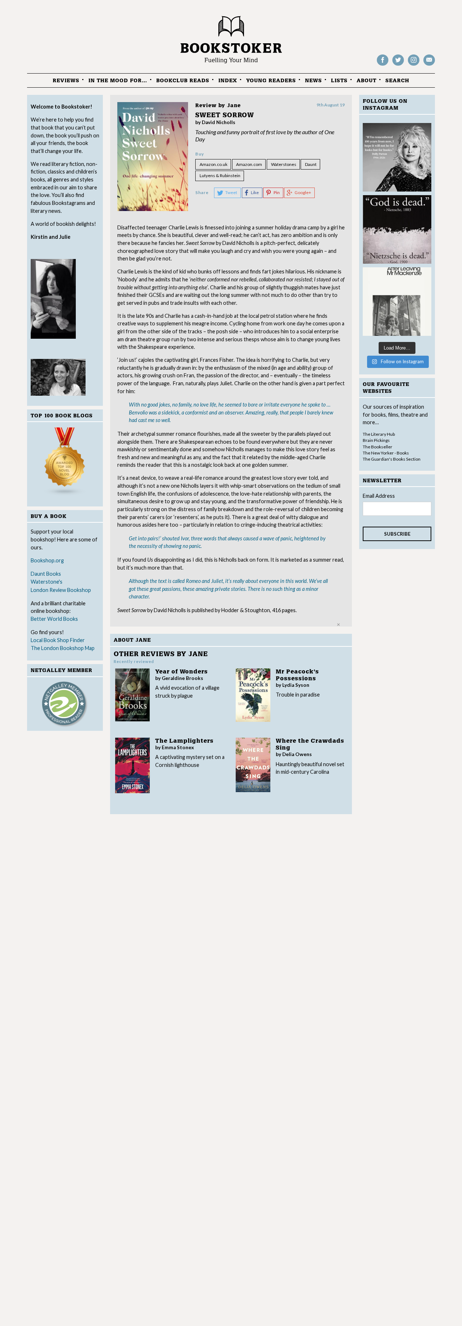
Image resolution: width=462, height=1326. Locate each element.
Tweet (231, 192)
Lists (339, 80)
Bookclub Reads (182, 80)
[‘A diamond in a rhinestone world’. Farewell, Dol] (397, 157)
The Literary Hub (379, 434)
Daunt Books (46, 574)
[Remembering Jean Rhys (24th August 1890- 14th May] (397, 301)
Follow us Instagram (413, 65)
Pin (277, 192)
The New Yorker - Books (386, 453)
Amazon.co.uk (213, 164)
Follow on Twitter (398, 65)
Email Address (379, 496)
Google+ (303, 192)
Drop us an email (429, 65)
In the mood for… (117, 80)
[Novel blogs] (65, 463)
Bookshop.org (47, 560)
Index (227, 80)
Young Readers (271, 80)
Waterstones (283, 164)
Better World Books (54, 619)
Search (397, 80)
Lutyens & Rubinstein (220, 175)
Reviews (66, 80)
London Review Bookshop (61, 590)
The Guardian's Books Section (391, 459)
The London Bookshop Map (63, 648)
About (366, 80)
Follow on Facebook (382, 65)
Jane (234, 105)
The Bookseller (377, 446)
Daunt (311, 164)
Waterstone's (46, 582)
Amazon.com (249, 164)
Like (255, 192)
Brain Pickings (376, 440)
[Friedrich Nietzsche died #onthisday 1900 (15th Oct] (397, 229)
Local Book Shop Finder (58, 640)
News (313, 80)
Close (338, 624)
